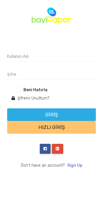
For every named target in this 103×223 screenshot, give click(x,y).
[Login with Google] (57, 149)
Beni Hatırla (35, 89)
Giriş (51, 115)
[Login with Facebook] (45, 149)
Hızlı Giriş (51, 127)
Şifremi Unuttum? (32, 98)
